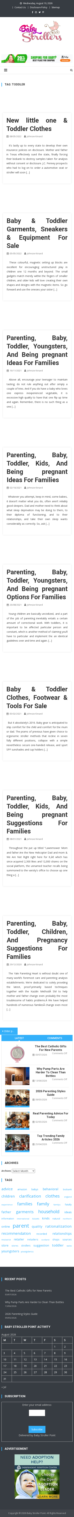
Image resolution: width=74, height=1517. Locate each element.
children (8, 1196)
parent (21, 1225)
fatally (68, 1204)
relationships (62, 1234)
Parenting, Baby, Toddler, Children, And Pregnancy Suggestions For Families (37, 940)
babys (34, 1189)
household (48, 1211)
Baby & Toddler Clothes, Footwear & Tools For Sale (37, 698)
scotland (45, 1239)
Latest (19, 1038)
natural (56, 1218)
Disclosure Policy (38, 7)
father (6, 1212)
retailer (19, 1239)
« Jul (3, 1387)
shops (55, 1239)
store (4, 1245)
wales (69, 1246)
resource (6, 1239)
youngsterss (27, 1251)
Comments (54, 1038)
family (43, 1204)
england (68, 1197)
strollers (26, 1245)
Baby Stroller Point (45, 1435)
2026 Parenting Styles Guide (51, 1093)
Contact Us (20, 7)
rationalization (58, 1226)
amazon (22, 1189)
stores (14, 1245)
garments (25, 1211)
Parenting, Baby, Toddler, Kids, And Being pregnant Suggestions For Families (37, 814)
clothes (52, 1196)
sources (67, 1239)
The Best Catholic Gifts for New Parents (50, 1048)
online (5, 1227)
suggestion (41, 1245)
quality (37, 1226)
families (24, 1204)
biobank (67, 1189)
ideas (68, 1212)
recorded (41, 1233)
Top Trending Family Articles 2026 (50, 1137)
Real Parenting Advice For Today (50, 1115)
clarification (30, 1196)
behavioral (50, 1189)
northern (67, 1218)
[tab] (19, 1038)
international (23, 1218)
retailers (32, 1239)
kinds (46, 1218)
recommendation (16, 1233)
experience (7, 1204)
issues (35, 1218)
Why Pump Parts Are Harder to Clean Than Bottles (51, 1072)
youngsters (10, 1251)
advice (7, 1188)
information (7, 1218)
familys (57, 1204)
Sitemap (56, 7)
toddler (58, 1245)
